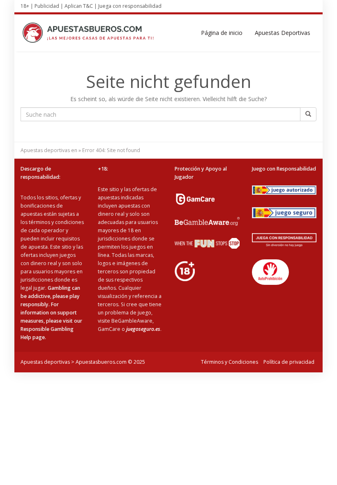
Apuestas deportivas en (49, 150)
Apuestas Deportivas (282, 33)
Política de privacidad (288, 361)
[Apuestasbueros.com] (90, 33)
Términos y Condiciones (229, 361)
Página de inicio (221, 33)
